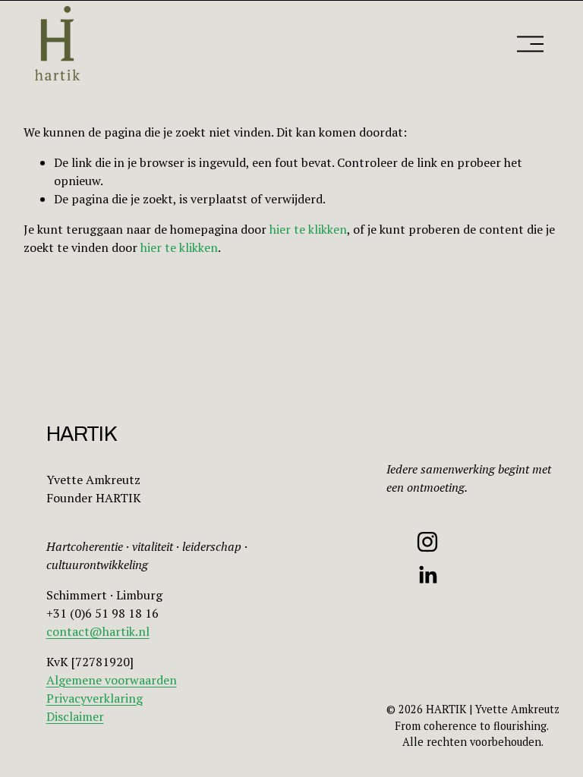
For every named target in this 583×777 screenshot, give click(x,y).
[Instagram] (427, 541)
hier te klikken (308, 229)
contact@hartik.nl (98, 631)
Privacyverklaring (94, 698)
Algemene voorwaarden (111, 680)
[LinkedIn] (427, 575)
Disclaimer (75, 716)
